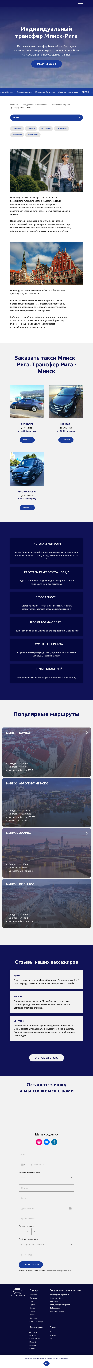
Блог (51, 1339)
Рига (31, 1301)
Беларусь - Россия (57, 1311)
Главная (14, 105)
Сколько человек (26, 1226)
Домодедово (34, 1332)
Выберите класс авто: (28, 1239)
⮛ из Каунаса (17, 134)
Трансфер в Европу (61, 105)
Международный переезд (60, 1305)
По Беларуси (55, 1308)
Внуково (32, 1335)
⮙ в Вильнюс (17, 128)
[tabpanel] (46, 130)
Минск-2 (32, 1342)
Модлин (32, 1345)
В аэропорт (54, 1301)
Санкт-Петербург (36, 1321)
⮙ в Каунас (31, 128)
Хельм (32, 1311)
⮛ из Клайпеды (32, 134)
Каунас (32, 1305)
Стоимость (54, 1332)
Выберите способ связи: (30, 1172)
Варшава (33, 1298)
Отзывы (53, 1335)
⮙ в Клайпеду (45, 128)
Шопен (32, 1349)
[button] (46, 64)
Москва (32, 1315)
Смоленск (33, 1318)
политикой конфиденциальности (60, 1271)
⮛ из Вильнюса (61, 128)
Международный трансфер (35, 105)
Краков (32, 1308)
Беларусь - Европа (57, 1298)
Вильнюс (33, 1295)
